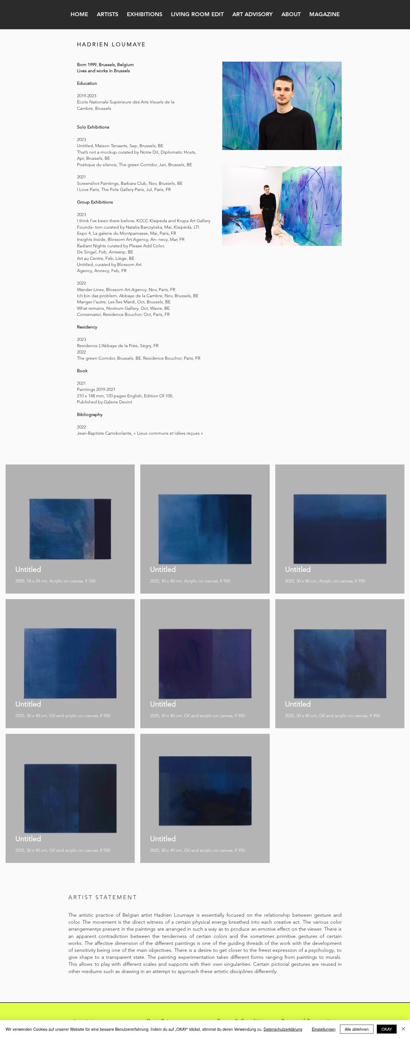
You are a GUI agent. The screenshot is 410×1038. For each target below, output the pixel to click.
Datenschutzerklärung (283, 1029)
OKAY (387, 1029)
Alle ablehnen (357, 1029)
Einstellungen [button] (324, 1029)
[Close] (403, 1029)
